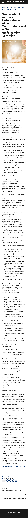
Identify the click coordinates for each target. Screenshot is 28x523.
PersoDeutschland (14, 2)
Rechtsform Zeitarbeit (8, 478)
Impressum (5, 516)
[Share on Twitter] (10, 480)
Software (21, 7)
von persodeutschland (9, 9)
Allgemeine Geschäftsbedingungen (17, 516)
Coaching (11, 476)
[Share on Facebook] (7, 480)
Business (13, 7)
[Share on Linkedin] (13, 480)
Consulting (18, 476)
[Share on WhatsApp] (16, 480)
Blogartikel (5, 7)
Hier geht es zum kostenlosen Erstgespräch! (13, 466)
